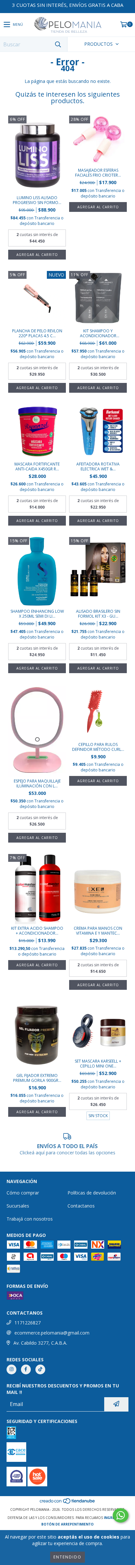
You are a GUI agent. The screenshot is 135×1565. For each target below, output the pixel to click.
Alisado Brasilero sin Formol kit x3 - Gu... (98, 614)
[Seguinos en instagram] (11, 1369)
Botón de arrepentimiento (67, 1524)
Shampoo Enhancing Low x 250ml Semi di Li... (37, 614)
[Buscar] (57, 44)
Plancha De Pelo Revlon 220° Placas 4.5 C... (37, 333)
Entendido (67, 1557)
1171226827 (27, 1323)
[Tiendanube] (67, 1503)
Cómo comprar (23, 1193)
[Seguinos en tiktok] (40, 1369)
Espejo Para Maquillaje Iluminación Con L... (37, 783)
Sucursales (18, 1206)
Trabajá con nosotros (30, 1219)
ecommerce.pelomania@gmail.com (51, 1333)
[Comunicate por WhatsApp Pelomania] (120, 1515)
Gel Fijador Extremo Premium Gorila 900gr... (37, 1078)
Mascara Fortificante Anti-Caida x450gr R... (37, 466)
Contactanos (81, 1206)
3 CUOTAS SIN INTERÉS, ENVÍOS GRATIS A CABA (67, 5)
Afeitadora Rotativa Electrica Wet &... (98, 466)
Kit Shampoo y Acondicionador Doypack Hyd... (98, 333)
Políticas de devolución (92, 1193)
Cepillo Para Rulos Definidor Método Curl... (98, 747)
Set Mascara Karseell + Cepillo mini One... (98, 1063)
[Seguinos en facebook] (26, 1369)
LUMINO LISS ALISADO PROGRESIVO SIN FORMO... (37, 200)
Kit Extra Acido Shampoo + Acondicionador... (37, 931)
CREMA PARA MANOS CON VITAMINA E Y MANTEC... (98, 931)
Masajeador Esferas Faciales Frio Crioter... (98, 173)
